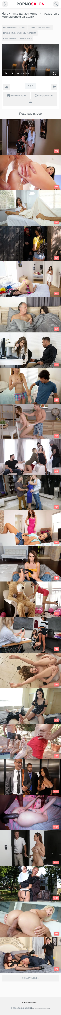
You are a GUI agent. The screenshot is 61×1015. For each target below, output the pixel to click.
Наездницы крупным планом (19, 33)
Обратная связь (29, 1002)
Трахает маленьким (40, 27)
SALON (31, 4)
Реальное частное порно (17, 38)
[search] (56, 4)
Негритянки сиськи (14, 27)
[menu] (5, 4)
